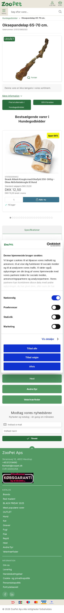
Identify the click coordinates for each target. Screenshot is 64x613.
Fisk (5, 534)
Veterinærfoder (32, 399)
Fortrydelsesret (10, 587)
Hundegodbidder (10, 18)
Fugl (5, 529)
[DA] (11, 4)
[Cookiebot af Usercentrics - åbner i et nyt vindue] (46, 245)
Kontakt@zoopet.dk (12, 465)
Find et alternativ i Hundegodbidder (17, 104)
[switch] (56, 307)
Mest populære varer (13, 507)
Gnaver (6, 525)
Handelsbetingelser (13, 574)
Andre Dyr (32, 389)
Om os (6, 565)
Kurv (60, 5)
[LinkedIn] (12, 594)
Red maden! (9, 499)
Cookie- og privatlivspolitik (16, 578)
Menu (4, 13)
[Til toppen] (32, 449)
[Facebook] (5, 594)
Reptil (6, 538)
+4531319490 (9, 462)
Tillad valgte (32, 357)
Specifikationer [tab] (32, 230)
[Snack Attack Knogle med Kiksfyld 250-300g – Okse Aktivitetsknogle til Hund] (32, 153)
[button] (32, 59)
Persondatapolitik (12, 582)
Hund (5, 516)
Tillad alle (32, 348)
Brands (6, 494)
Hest (32, 378)
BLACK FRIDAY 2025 (13, 503)
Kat (4, 520)
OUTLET (7, 512)
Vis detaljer (48, 339)
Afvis (32, 366)
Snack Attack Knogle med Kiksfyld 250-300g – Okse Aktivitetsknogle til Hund (29, 181)
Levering (7, 569)
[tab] (10, 217)
